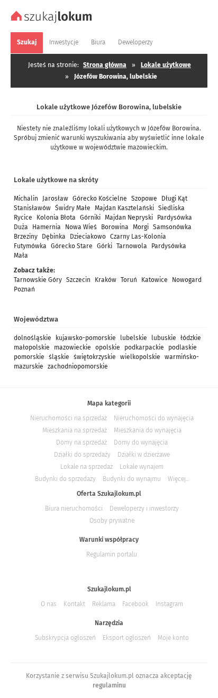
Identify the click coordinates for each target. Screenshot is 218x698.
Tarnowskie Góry (38, 280)
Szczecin (78, 280)
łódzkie (190, 338)
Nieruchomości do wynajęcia (154, 418)
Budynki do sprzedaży (65, 479)
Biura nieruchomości (74, 508)
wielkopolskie (140, 357)
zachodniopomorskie (78, 366)
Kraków (105, 280)
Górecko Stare (72, 246)
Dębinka (54, 236)
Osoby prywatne (111, 520)
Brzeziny (26, 236)
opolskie (107, 347)
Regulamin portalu (111, 554)
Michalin (26, 198)
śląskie (59, 357)
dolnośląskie (32, 338)
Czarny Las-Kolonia (138, 236)
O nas (49, 604)
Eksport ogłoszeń (127, 638)
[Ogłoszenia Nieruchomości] (53, 21)
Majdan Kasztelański (124, 208)
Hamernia (46, 227)
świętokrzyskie (95, 357)
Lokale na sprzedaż (86, 466)
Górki (104, 246)
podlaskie (182, 347)
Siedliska (171, 208)
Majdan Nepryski (129, 217)
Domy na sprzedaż (81, 442)
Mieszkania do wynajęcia (147, 430)
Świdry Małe (72, 208)
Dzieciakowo (88, 236)
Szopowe (144, 198)
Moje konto (173, 638)
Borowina (115, 227)
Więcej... (178, 479)
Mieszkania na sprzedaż (74, 430)
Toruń (129, 280)
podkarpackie (144, 347)
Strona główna (104, 65)
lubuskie (163, 338)
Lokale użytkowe (166, 65)
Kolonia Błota (56, 217)
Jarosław (55, 198)
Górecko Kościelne (99, 198)
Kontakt (74, 604)
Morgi (141, 227)
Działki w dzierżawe (143, 454)
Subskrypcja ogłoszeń (65, 638)
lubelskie (133, 338)
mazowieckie (72, 347)
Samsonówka (172, 227)
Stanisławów (32, 208)
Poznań (24, 289)
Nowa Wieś (81, 227)
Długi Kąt (174, 198)
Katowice (154, 280)
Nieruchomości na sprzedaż (68, 418)
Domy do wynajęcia (141, 442)
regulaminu (109, 685)
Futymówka (30, 246)
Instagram (169, 604)
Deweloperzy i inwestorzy (144, 508)
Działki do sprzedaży (82, 454)
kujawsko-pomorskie (86, 338)
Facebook (135, 604)
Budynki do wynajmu (132, 479)
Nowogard (187, 280)
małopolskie (32, 347)
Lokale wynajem (142, 466)
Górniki (90, 217)
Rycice (23, 217)
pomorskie (29, 357)
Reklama (103, 604)
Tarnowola (131, 246)
